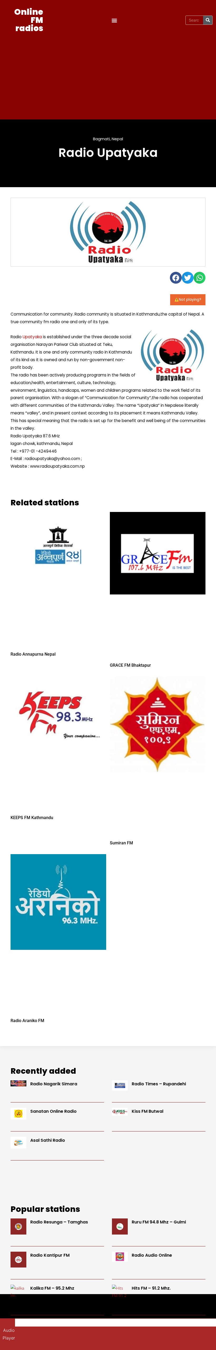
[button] (114, 20)
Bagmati (101, 139)
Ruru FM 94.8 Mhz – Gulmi (159, 1222)
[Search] (207, 20)
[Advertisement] (108, 75)
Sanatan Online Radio (53, 1111)
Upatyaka (32, 337)
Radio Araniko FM (27, 1020)
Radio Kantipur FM (50, 1255)
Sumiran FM (121, 842)
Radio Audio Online (152, 1255)
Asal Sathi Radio (47, 1140)
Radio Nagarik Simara (53, 1084)
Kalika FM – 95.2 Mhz (52, 1288)
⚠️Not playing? (187, 299)
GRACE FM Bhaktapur (130, 665)
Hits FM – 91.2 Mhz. (151, 1288)
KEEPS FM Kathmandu (32, 817)
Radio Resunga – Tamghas (59, 1222)
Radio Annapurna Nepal (33, 654)
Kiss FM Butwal (147, 1111)
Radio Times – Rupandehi (159, 1084)
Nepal (117, 139)
